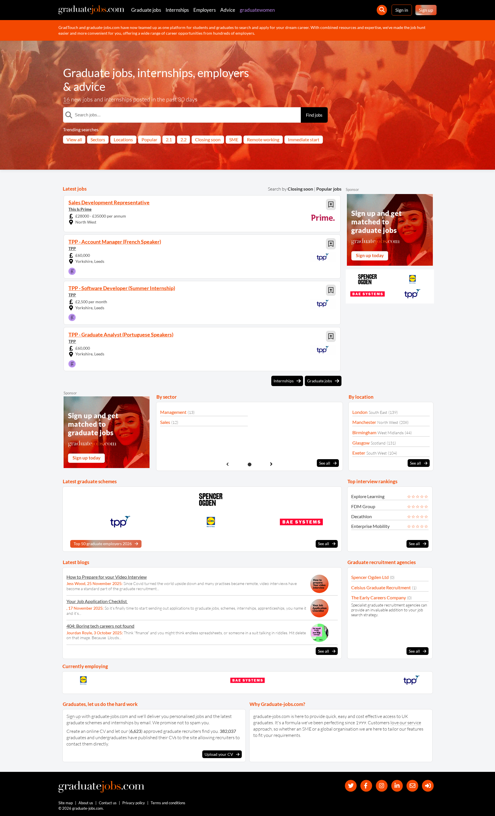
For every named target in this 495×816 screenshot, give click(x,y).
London (360, 412)
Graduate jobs (146, 10)
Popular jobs (328, 188)
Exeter (358, 452)
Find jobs (314, 115)
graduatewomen (257, 10)
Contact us (108, 803)
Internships (177, 10)
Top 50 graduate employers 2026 (103, 543)
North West (387, 422)
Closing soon (208, 139)
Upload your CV (219, 754)
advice (89, 86)
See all (324, 463)
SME (233, 139)
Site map (65, 803)
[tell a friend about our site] (412, 786)
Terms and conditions (168, 803)
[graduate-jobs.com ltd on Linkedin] (397, 786)
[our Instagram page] (382, 786)
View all (74, 139)
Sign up (426, 10)
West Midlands (391, 432)
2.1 (169, 139)
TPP (72, 248)
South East (378, 412)
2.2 (183, 139)
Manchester (364, 422)
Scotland (378, 443)
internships (165, 73)
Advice (227, 10)
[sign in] (428, 786)
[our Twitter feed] (351, 786)
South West (376, 453)
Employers (204, 10)
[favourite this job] (331, 204)
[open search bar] (382, 10)
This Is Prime (79, 209)
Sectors (98, 139)
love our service (405, 722)
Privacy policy (133, 803)
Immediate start (303, 139)
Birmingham (364, 432)
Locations (123, 139)
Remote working (263, 139)
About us (85, 803)
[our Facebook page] (366, 786)
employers (223, 73)
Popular (149, 139)
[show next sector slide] (271, 464)
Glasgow (361, 442)
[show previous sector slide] (227, 464)
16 (66, 99)
